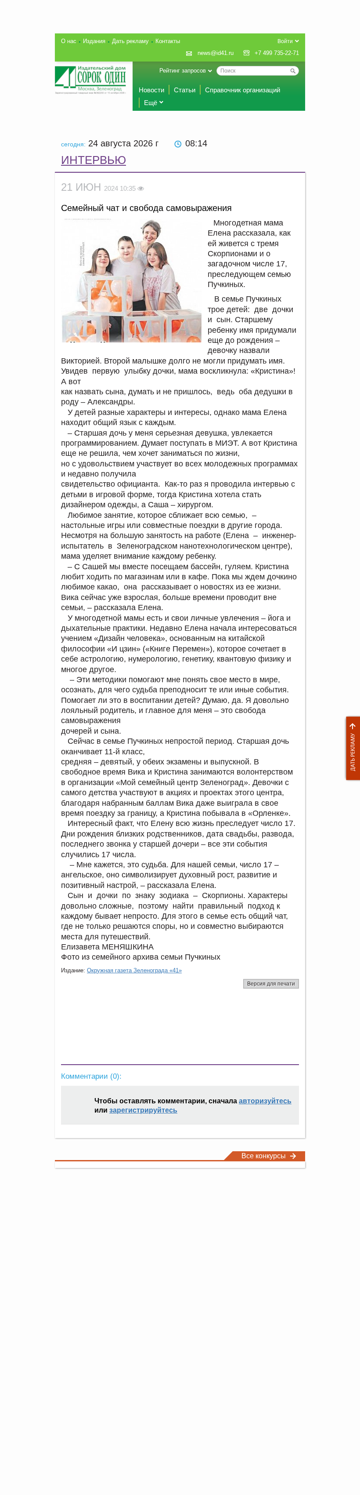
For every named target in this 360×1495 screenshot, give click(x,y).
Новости (151, 90)
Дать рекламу (351, 748)
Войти (285, 41)
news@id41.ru (216, 53)
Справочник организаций (242, 90)
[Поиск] (292, 70)
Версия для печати (271, 984)
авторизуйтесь (265, 1101)
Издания (94, 41)
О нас (68, 41)
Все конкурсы (263, 1156)
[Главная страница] (90, 80)
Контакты (167, 41)
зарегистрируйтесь (143, 1110)
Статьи (184, 90)
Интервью (93, 160)
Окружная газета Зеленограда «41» (134, 970)
